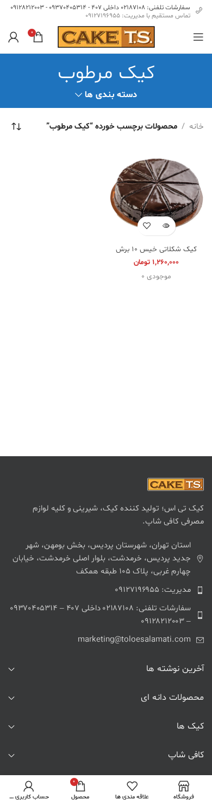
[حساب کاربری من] (13, 37)
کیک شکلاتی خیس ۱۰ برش (156, 249)
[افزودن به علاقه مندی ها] (147, 225)
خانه (196, 126)
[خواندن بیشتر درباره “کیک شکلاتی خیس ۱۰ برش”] (166, 225)
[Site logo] (106, 37)
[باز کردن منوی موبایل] (198, 37)
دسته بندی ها (110, 95)
